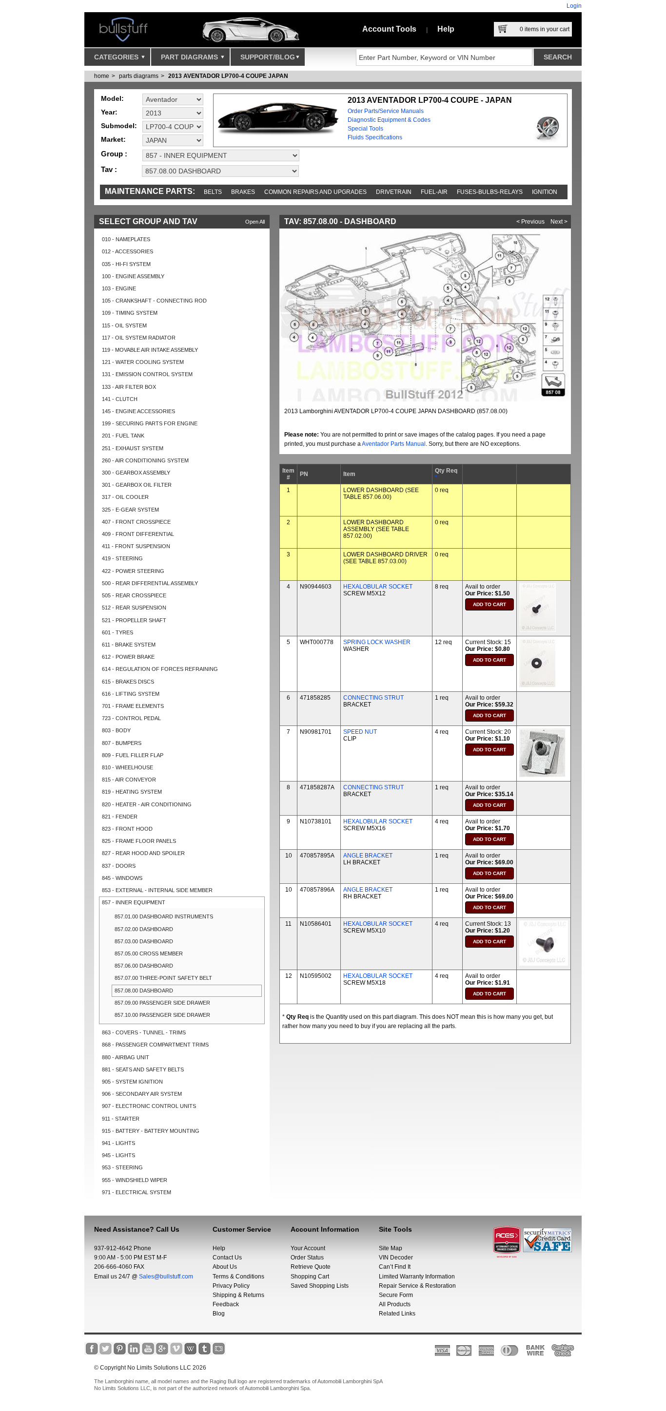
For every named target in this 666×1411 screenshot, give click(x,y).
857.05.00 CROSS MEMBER (149, 953)
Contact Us (227, 1257)
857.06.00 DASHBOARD (144, 966)
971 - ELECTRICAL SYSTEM (136, 1192)
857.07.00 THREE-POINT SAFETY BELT (163, 978)
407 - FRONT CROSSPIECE (136, 522)
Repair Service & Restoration (417, 1285)
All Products (395, 1304)
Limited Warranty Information (417, 1276)
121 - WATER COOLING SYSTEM (143, 362)
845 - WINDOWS (122, 878)
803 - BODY (116, 730)
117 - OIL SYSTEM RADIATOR (139, 338)
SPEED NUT (360, 731)
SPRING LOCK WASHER (377, 642)
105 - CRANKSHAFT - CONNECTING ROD (154, 301)
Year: (109, 112)
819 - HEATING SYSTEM (132, 792)
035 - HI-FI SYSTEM (126, 264)
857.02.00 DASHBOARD (144, 929)
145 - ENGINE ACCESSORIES (138, 411)
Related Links (397, 1313)
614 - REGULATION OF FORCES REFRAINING (160, 669)
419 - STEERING (122, 558)
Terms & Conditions (238, 1276)
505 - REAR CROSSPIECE (134, 595)
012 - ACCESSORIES (127, 251)
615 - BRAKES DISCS (128, 682)
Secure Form (396, 1295)
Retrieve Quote (311, 1266)
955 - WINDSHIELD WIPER (134, 1180)
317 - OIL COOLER (125, 497)
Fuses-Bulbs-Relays (490, 192)
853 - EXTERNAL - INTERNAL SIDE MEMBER (157, 890)
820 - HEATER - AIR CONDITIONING (147, 804)
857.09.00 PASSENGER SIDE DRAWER (162, 1003)
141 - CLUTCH (119, 399)
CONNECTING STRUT (373, 697)
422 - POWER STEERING (133, 571)
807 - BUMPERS (121, 743)
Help (445, 29)
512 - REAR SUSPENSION (134, 607)
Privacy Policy (231, 1285)
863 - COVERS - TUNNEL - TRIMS (144, 1032)
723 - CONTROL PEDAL (131, 718)
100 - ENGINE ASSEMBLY (133, 276)
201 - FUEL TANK (123, 436)
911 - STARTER (120, 1119)
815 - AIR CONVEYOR (129, 779)
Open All (255, 222)
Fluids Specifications (375, 137)
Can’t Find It (395, 1266)
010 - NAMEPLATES (126, 239)
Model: (112, 98)
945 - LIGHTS (118, 1155)
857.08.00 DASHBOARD (144, 990)
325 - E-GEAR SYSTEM (130, 510)
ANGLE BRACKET (367, 855)
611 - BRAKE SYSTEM (129, 645)
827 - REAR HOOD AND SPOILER (143, 853)
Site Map (390, 1248)
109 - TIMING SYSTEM (129, 313)
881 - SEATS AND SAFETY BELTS (143, 1069)
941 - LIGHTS (118, 1143)
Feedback (226, 1304)
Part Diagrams (190, 57)
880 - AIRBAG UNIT (125, 1057)
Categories (117, 57)
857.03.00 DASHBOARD (144, 941)
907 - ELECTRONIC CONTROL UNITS (149, 1106)
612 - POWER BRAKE (128, 657)
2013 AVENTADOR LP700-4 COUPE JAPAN (228, 76)
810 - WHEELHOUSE (127, 767)
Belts (213, 192)
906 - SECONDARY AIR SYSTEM (142, 1094)
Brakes (243, 192)
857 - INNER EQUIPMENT (133, 902)
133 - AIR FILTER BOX (129, 387)
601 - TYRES (117, 632)
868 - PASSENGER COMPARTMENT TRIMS (155, 1045)
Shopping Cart (310, 1276)
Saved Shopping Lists (320, 1285)
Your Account (308, 1248)
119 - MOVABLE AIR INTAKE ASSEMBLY (150, 350)
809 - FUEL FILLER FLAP (132, 755)
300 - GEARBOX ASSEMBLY (136, 473)
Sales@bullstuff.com (166, 1276)
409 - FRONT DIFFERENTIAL (138, 534)
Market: (113, 139)
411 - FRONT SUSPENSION (136, 546)
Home (101, 76)
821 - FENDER (119, 817)
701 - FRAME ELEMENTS (133, 706)
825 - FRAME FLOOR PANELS (139, 841)
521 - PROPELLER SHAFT (134, 620)
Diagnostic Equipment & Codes (389, 119)
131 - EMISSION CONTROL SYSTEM (147, 374)
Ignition (544, 192)
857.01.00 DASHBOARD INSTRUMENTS (164, 916)
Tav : (109, 169)
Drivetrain (393, 192)
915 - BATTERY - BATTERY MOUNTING (150, 1131)
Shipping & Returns (238, 1295)
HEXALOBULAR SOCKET (377, 586)
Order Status (307, 1257)
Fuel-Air (434, 192)
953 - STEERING (122, 1167)
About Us (225, 1266)
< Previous (530, 221)
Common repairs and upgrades (315, 192)
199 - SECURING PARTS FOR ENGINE (149, 423)
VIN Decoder (396, 1257)
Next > (559, 221)
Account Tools (389, 29)
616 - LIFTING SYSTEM (130, 694)
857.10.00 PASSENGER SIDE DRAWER (162, 1015)
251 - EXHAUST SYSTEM (132, 448)
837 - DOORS (119, 866)
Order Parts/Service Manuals (386, 111)
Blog (219, 1313)
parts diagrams (138, 76)
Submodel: (119, 126)
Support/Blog (267, 57)
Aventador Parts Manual (394, 443)
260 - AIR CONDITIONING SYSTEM (145, 460)
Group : (114, 154)
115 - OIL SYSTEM (124, 325)
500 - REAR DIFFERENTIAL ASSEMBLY (150, 583)
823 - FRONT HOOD (127, 829)
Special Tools (365, 128)
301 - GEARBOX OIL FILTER (137, 485)
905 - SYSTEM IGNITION (132, 1082)
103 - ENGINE (119, 288)
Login (574, 5)
